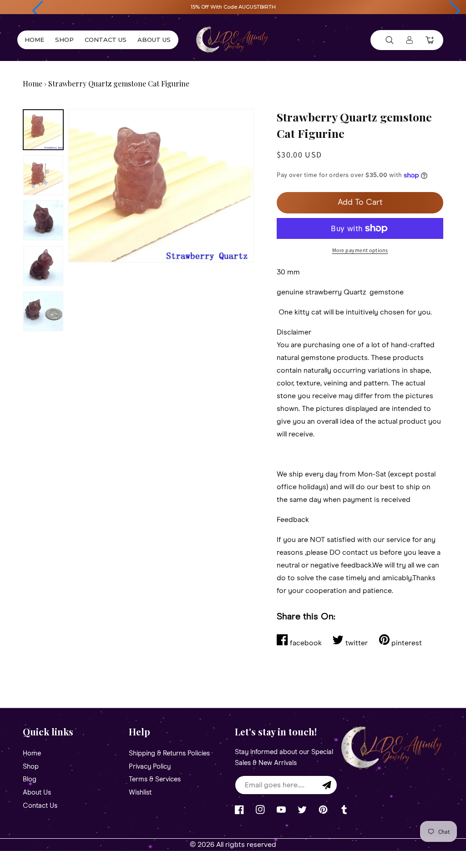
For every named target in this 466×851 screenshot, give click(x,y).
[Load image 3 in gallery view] (43, 220)
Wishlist (140, 792)
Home (32, 83)
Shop (31, 766)
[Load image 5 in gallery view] (43, 311)
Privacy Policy (150, 766)
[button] (38, 11)
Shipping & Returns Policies (169, 753)
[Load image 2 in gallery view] (43, 175)
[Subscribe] (327, 785)
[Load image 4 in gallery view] (43, 266)
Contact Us (40, 805)
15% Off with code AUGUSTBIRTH (233, 7)
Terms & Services (155, 779)
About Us (37, 792)
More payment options (360, 250)
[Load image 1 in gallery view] (43, 130)
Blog (29, 779)
